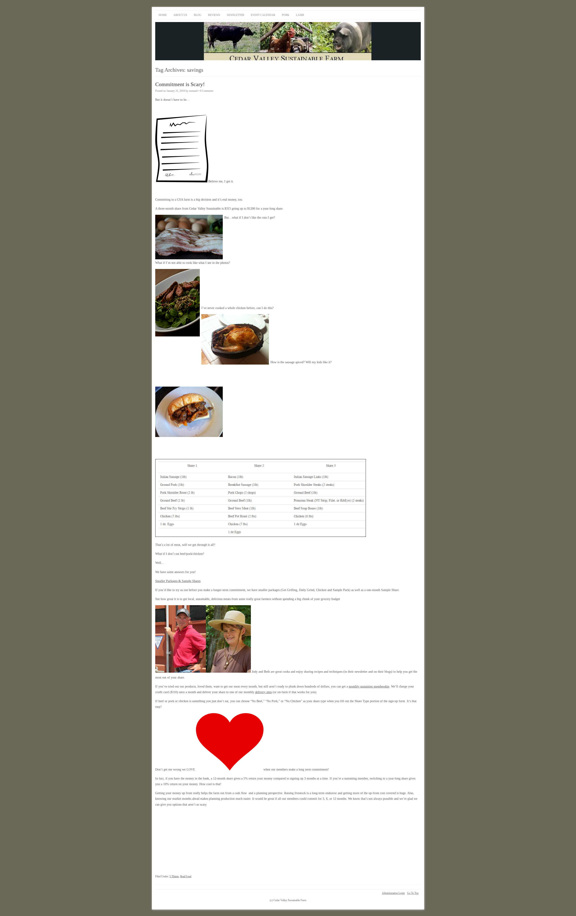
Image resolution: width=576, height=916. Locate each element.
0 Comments (206, 90)
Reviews (214, 15)
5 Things (174, 876)
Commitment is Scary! (180, 84)
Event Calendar (263, 15)
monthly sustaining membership (369, 686)
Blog (197, 15)
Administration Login (393, 893)
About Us (180, 15)
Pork (285, 15)
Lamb (300, 15)
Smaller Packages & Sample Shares (177, 581)
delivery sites (263, 692)
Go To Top (412, 893)
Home (163, 15)
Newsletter (235, 15)
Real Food (185, 876)
